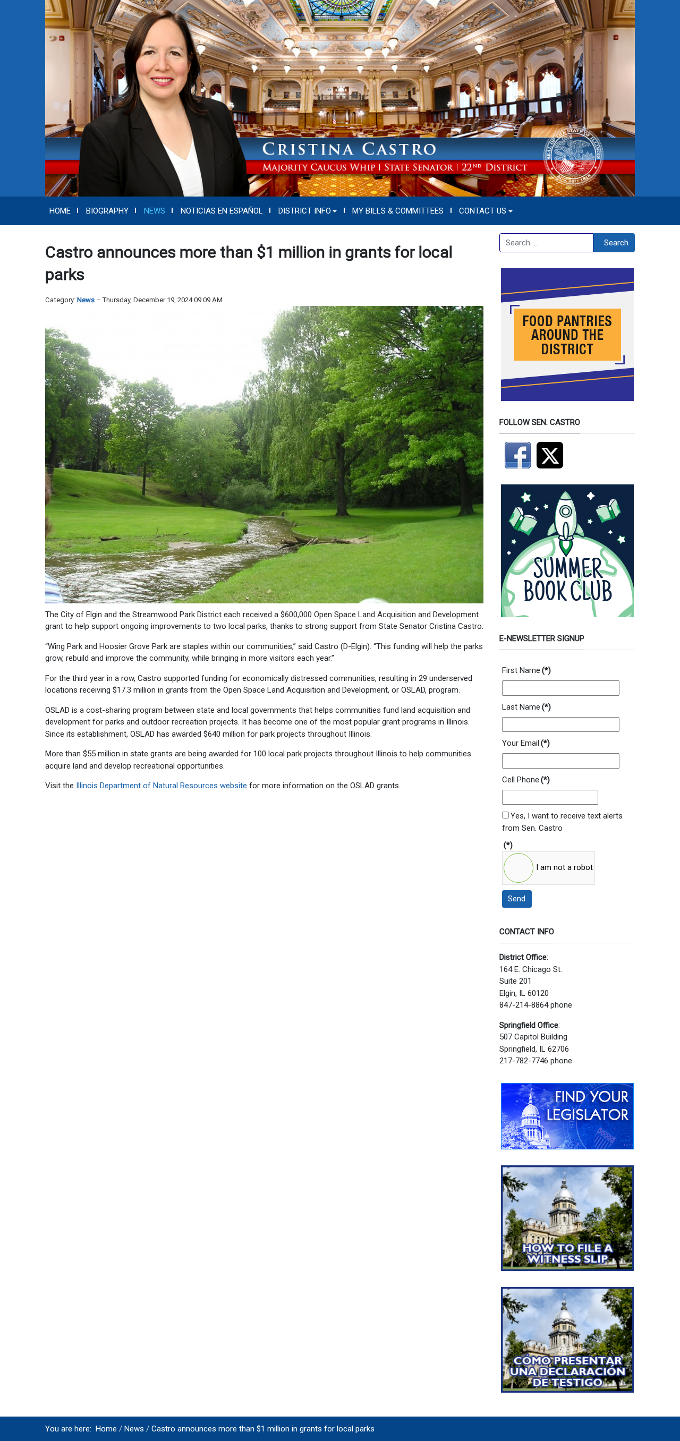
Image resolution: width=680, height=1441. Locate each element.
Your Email (526, 743)
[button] (307, 211)
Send (516, 898)
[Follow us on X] (552, 454)
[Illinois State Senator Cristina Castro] (340, 98)
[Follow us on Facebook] (518, 454)
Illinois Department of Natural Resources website (161, 785)
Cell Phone (526, 780)
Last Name (526, 707)
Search (616, 243)
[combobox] (546, 242)
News (86, 300)
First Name (526, 670)
